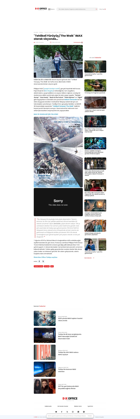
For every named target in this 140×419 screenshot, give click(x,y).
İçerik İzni (90, 406)
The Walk (46, 266)
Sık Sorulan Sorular (63, 406)
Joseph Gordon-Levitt (51, 89)
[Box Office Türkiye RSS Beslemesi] (83, 411)
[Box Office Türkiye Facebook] (61, 411)
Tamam (90, 416)
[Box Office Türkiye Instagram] (72, 411)
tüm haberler (88, 258)
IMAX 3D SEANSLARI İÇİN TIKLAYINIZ (46, 114)
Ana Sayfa (36, 32)
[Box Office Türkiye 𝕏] (67, 411)
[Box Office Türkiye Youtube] (56, 411)
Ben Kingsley (49, 91)
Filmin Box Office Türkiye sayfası (45, 257)
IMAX (52, 266)
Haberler (41, 32)
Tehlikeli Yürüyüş (38, 266)
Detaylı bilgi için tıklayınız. (80, 416)
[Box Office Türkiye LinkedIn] (78, 411)
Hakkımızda (48, 406)
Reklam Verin (78, 406)
